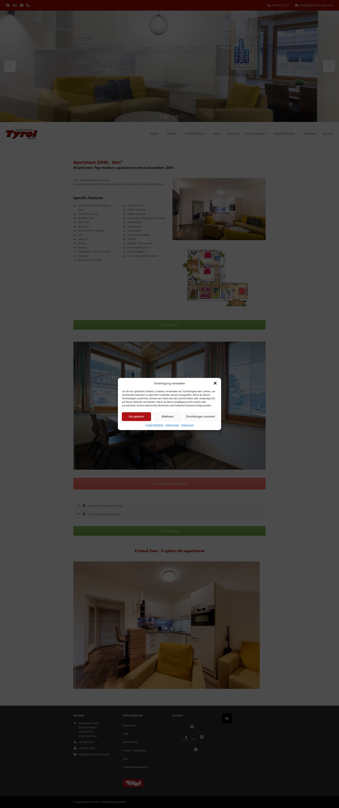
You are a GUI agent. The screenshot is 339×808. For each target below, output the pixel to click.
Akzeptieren (136, 416)
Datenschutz (172, 425)
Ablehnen (167, 416)
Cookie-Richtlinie (154, 425)
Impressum (187, 425)
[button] (215, 383)
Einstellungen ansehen (200, 416)
